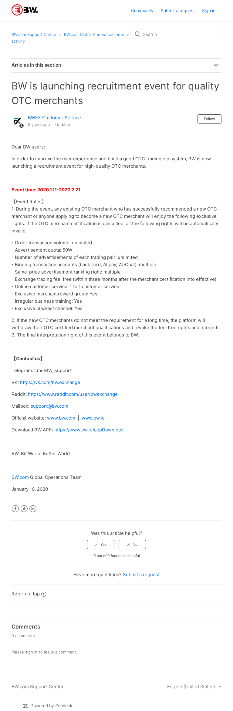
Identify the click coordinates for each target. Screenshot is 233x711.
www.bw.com (61, 418)
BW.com (20, 477)
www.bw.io (93, 418)
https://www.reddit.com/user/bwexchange (73, 394)
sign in (31, 652)
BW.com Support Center (34, 34)
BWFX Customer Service (54, 117)
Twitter (24, 509)
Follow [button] (209, 119)
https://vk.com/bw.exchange (50, 382)
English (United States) (191, 686)
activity (18, 41)
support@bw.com (49, 406)
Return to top (26, 594)
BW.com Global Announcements (94, 34)
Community (142, 10)
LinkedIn (33, 509)
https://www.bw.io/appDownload (88, 430)
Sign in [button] (208, 10)
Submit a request (178, 10)
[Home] (25, 14)
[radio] (100, 544)
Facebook (15, 509)
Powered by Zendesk (51, 705)
